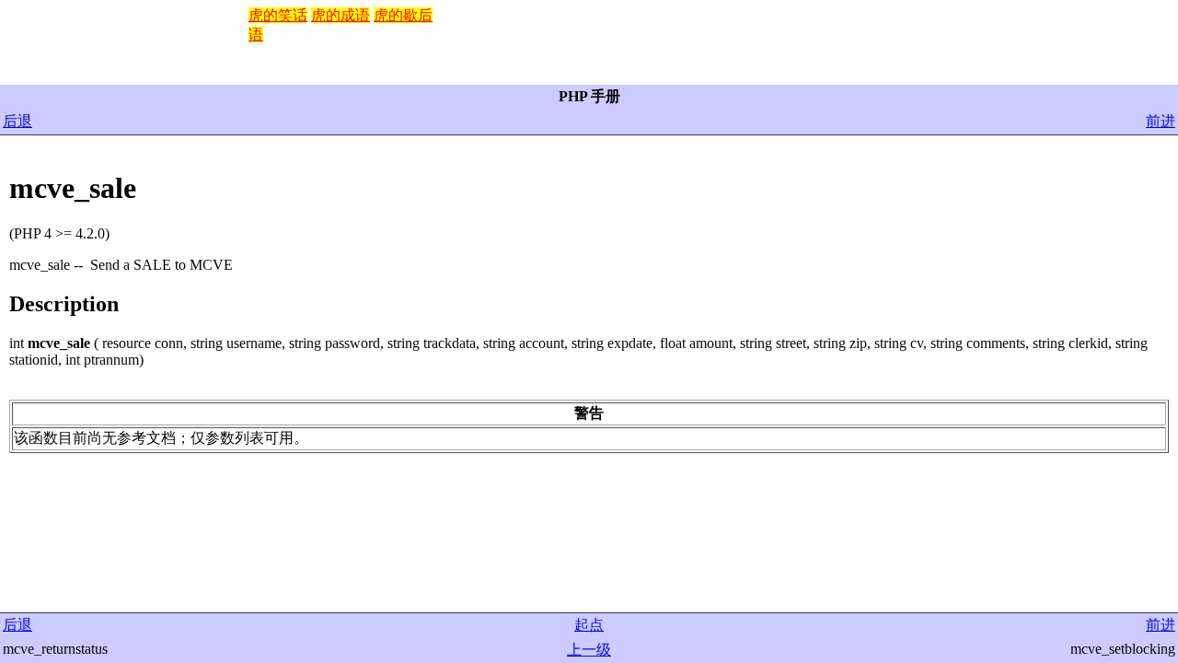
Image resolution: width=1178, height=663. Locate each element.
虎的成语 (340, 15)
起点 (589, 625)
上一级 (589, 649)
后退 (17, 121)
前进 (1160, 121)
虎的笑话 (277, 15)
